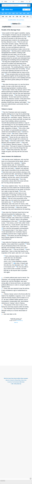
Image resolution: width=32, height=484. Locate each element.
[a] (10, 117)
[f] (24, 264)
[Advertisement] (16, 358)
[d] (15, 168)
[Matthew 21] (2, 220)
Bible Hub (16, 322)
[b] (22, 131)
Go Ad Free (3, 480)
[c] (2, 144)
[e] (13, 249)
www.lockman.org (19, 320)
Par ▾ (28, 26)
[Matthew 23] (30, 220)
